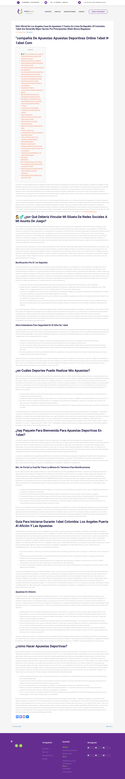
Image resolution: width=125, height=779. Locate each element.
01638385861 (26, 2)
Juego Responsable (27, 141)
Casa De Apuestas (26, 114)
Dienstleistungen (70, 11)
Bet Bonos (24, 157)
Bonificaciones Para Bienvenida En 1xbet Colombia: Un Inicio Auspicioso (32, 171)
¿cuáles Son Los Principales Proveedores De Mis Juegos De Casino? (30, 110)
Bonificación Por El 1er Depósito (31, 61)
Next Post (109, 726)
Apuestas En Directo (27, 88)
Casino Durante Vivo (27, 130)
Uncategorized (21, 32)
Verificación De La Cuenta (29, 121)
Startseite (48, 11)
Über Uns (58, 11)
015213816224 (35, 2)
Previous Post (16, 726)
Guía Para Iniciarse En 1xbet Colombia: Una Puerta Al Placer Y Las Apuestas (31, 83)
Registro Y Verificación (28, 144)
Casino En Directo (26, 123)
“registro (24, 105)
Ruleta (23, 92)
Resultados (24, 159)
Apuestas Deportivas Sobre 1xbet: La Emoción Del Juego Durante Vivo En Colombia (32, 148)
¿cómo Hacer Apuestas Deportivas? (32, 90)
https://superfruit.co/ (90, 211)
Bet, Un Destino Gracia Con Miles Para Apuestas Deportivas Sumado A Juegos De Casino (32, 164)
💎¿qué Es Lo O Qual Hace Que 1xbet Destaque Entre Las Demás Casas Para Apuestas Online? (31, 101)
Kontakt (81, 11)
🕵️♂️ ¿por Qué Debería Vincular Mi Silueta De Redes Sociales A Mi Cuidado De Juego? (32, 56)
